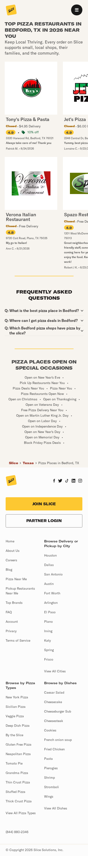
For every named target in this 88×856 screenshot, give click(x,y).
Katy (47, 640)
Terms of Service (18, 640)
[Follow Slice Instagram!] (80, 481)
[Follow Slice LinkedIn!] (74, 481)
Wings (48, 796)
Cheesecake (53, 702)
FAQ (9, 612)
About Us (12, 551)
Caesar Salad (54, 692)
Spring (49, 650)
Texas (28, 463)
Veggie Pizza (15, 716)
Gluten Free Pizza (18, 744)
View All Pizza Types (21, 813)
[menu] (76, 9)
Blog (9, 569)
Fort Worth (52, 593)
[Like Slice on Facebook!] (54, 481)
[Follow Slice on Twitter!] (60, 481)
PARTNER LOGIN (44, 520)
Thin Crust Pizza (18, 782)
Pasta (48, 759)
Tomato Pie (14, 763)
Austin (49, 584)
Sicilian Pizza (16, 707)
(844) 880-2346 (17, 832)
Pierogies (51, 768)
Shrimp (49, 777)
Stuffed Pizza (15, 792)
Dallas (49, 565)
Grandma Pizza (17, 773)
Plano (48, 621)
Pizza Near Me (16, 579)
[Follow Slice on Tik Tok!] (67, 481)
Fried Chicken (54, 749)
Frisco (48, 659)
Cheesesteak (53, 721)
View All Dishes (55, 808)
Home (10, 541)
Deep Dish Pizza (18, 725)
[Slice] (11, 10)
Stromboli (51, 787)
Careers (11, 560)
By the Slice (14, 735)
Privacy (11, 631)
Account (12, 621)
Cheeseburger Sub (57, 711)
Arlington (51, 603)
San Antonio (53, 574)
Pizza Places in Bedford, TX (58, 463)
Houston (50, 555)
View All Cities (55, 671)
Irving (48, 631)
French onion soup (58, 740)
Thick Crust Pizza (19, 801)
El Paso (50, 612)
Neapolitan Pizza (18, 754)
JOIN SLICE (44, 503)
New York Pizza (17, 697)
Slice (13, 463)
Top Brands (14, 603)
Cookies (50, 730)
